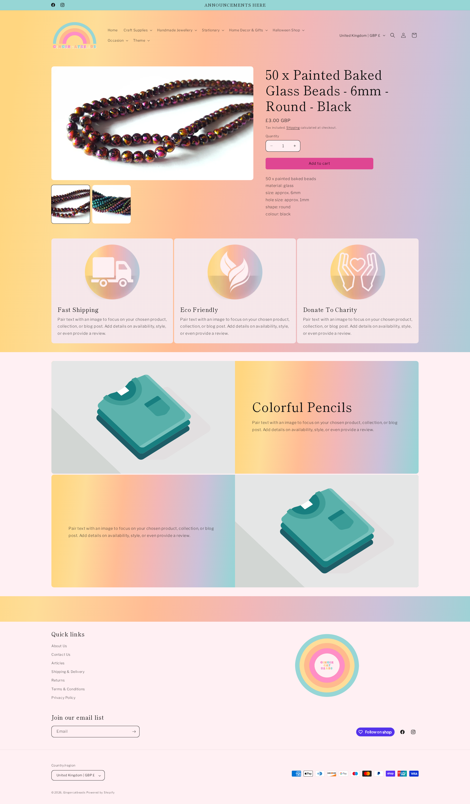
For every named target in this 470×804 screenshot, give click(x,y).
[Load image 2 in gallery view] (111, 204)
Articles (58, 663)
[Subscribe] (134, 731)
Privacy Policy (63, 697)
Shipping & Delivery (67, 672)
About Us (59, 646)
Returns (58, 680)
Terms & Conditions (68, 689)
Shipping (293, 127)
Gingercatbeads (74, 792)
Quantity (272, 136)
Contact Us (60, 654)
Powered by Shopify (100, 792)
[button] (137, 30)
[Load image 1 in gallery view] (70, 204)
